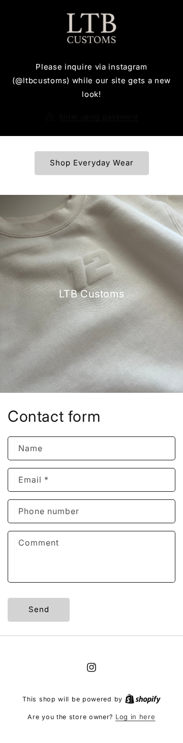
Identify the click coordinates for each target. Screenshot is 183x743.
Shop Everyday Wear (92, 162)
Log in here (135, 717)
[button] (91, 116)
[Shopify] (143, 699)
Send (38, 609)
